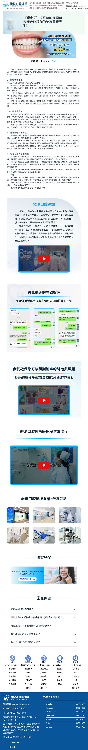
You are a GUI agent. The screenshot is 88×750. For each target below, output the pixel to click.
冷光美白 (28, 669)
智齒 (75, 673)
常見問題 (28, 684)
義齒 (60, 684)
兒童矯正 (44, 673)
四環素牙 (28, 680)
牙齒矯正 (44, 669)
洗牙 (28, 673)
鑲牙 (60, 676)
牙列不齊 (44, 688)
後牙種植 (12, 673)
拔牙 (75, 680)
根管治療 (75, 688)
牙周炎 (75, 684)
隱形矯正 (44, 676)
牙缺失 (60, 673)
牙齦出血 (75, 676)
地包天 (44, 684)
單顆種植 (12, 676)
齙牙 (44, 680)
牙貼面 (28, 688)
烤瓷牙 (54, 61)
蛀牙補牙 (75, 669)
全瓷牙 (60, 669)
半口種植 (12, 680)
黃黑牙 (28, 676)
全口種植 (12, 684)
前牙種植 (12, 669)
